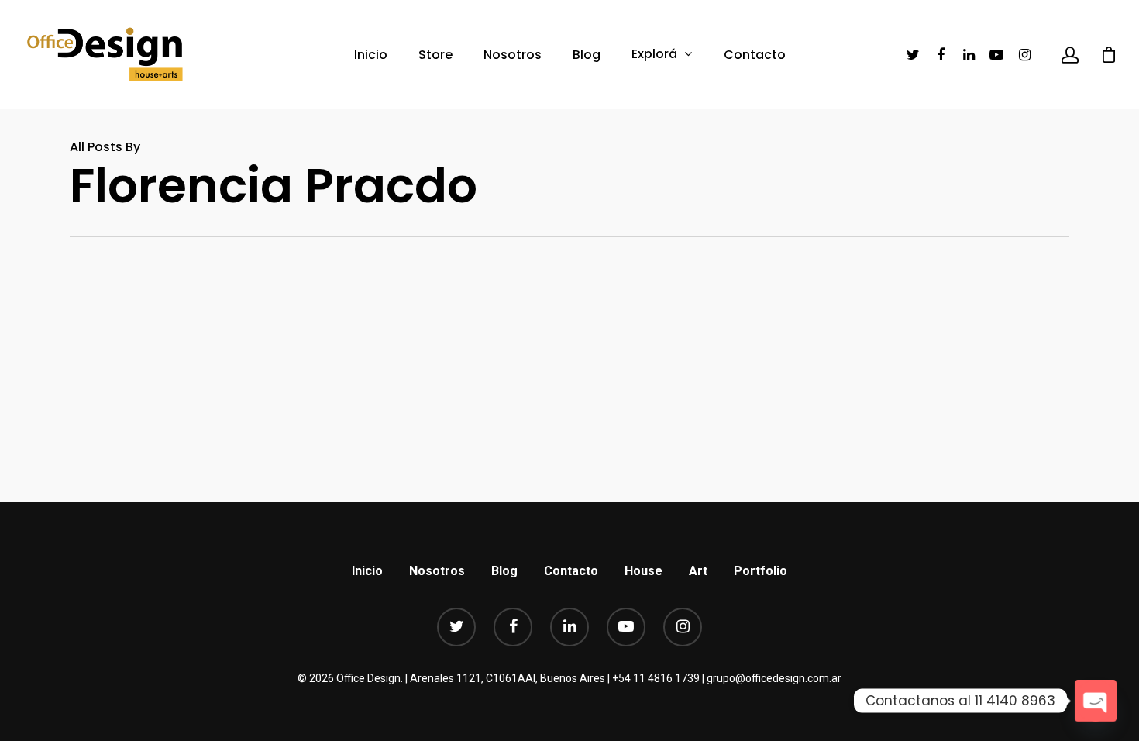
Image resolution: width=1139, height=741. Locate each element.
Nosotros (512, 54)
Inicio (370, 54)
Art (698, 571)
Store (435, 54)
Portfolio (760, 571)
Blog (586, 54)
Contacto (755, 54)
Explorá (654, 54)
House (643, 571)
